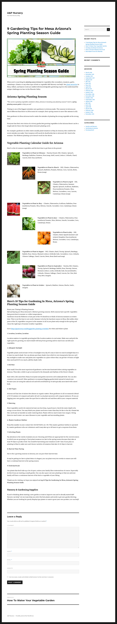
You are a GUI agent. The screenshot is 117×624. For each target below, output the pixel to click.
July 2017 (88, 81)
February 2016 (89, 110)
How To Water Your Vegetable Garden (96, 46)
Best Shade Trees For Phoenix (94, 51)
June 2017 (88, 83)
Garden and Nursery (91, 126)
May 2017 (88, 85)
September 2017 (90, 78)
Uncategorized (90, 130)
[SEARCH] (108, 29)
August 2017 (89, 80)
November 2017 (90, 74)
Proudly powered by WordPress (25, 616)
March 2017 (89, 89)
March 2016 (89, 108)
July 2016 (88, 103)
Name (9, 551)
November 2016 (90, 96)
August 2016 (89, 101)
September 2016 (90, 99)
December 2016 (90, 94)
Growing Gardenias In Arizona (94, 48)
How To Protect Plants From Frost (95, 49)
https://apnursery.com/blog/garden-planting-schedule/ (30, 329)
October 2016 (89, 98)
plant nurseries (71, 84)
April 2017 (88, 87)
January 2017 (89, 92)
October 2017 (89, 76)
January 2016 (89, 112)
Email (9, 560)
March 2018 (89, 72)
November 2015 (90, 114)
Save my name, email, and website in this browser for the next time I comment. (31, 577)
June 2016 (88, 105)
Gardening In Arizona (92, 128)
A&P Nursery (15, 12)
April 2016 (88, 107)
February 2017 (89, 90)
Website (10, 568)
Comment (10, 525)
